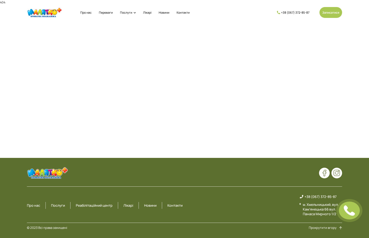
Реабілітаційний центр (94, 205)
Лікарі (147, 12)
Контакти (183, 12)
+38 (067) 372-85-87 (295, 12)
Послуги (126, 12)
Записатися (330, 12)
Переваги (106, 12)
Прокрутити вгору (323, 228)
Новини (164, 12)
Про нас (86, 12)
